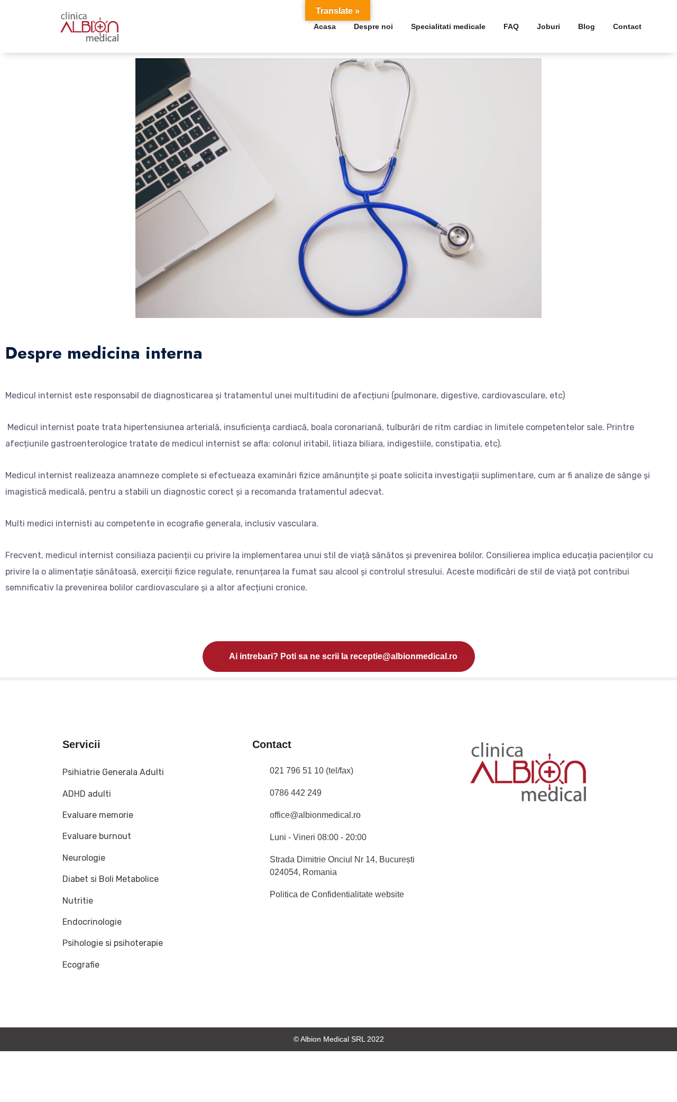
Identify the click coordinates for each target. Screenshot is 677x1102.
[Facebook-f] (473, 840)
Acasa (325, 26)
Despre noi (373, 26)
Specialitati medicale (448, 26)
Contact (627, 26)
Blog (586, 26)
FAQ (511, 26)
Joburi (548, 26)
